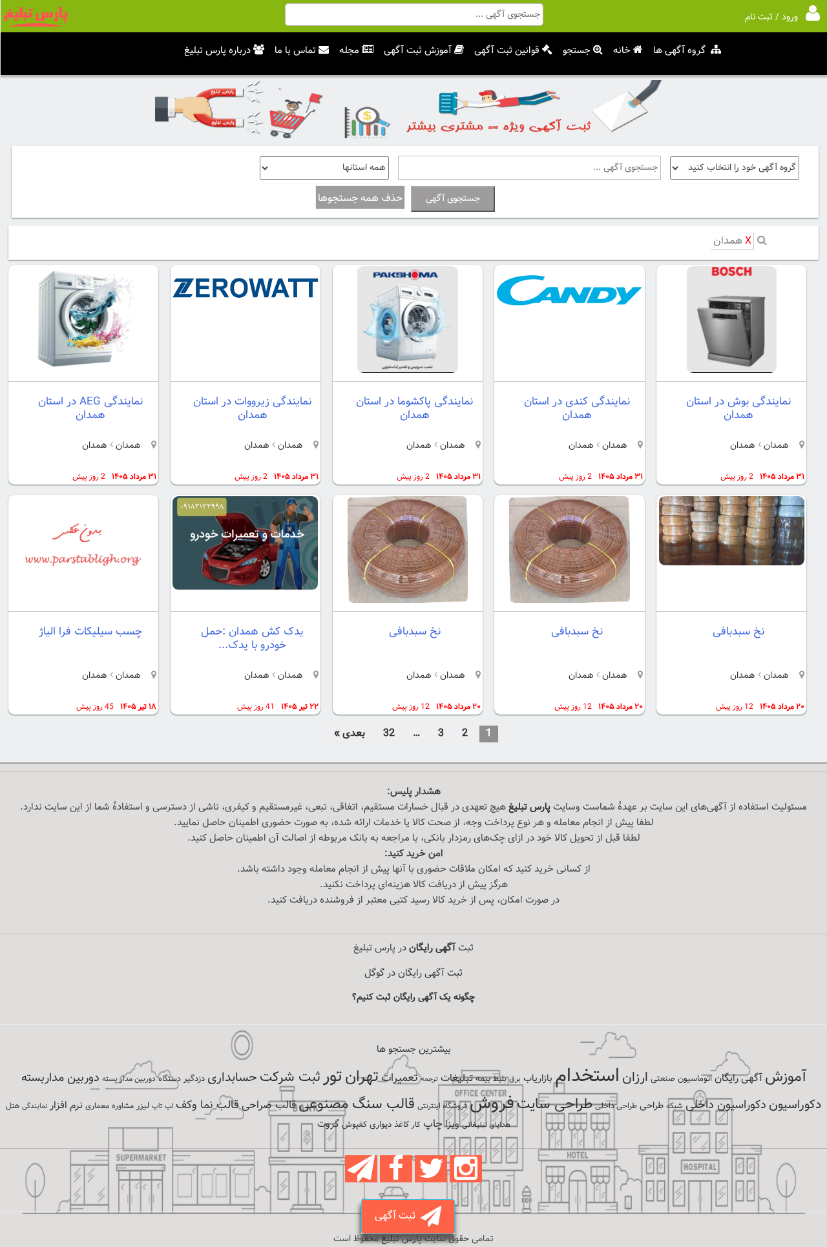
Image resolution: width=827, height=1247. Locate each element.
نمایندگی (34, 1106)
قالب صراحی (269, 1105)
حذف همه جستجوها (360, 199)
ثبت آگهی (398, 1216)
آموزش (785, 1077)
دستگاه (169, 1079)
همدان (732, 241)
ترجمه (429, 1079)
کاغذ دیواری (389, 1124)
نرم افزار (66, 1105)
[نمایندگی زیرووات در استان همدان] (245, 308)
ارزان (635, 1077)
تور (332, 1077)
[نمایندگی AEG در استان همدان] (83, 370)
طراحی (652, 1105)
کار (416, 1125)
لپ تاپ (162, 1106)
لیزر (142, 1106)
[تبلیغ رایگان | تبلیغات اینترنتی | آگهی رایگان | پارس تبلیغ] (35, 24)
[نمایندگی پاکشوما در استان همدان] (407, 370)
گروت (328, 1124)
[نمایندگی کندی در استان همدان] (569, 317)
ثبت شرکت (290, 1077)
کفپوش (354, 1124)
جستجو (577, 50)
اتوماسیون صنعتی (681, 1079)
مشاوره (123, 1106)
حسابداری (232, 1077)
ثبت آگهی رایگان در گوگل (413, 973)
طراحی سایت (554, 1104)
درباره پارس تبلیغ (217, 50)
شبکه (674, 1106)
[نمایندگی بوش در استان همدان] (731, 370)
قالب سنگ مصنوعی (356, 1104)
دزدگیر (194, 1079)
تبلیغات (457, 1079)
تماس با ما (295, 50)
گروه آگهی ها (679, 50)
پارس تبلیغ (529, 807)
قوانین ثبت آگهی (506, 50)
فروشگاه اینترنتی (442, 1106)
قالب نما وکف (207, 1105)
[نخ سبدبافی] (731, 563)
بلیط (500, 1079)
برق (515, 1079)
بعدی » (349, 734)
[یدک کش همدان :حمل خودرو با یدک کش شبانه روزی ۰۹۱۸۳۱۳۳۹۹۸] (245, 588)
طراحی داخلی (616, 1106)
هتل (12, 1106)
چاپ (433, 1124)
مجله (349, 50)
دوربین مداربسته (60, 1078)
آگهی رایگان (738, 1078)
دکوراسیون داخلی (726, 1105)
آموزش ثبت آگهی (418, 50)
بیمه (483, 1078)
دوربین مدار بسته (129, 1079)
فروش (492, 1103)
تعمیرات (399, 1078)
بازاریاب (537, 1078)
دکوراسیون (795, 1105)
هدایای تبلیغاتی (486, 1125)
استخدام (587, 1076)
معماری (97, 1106)
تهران (362, 1077)
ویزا (452, 1124)
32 (389, 734)
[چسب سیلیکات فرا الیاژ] (83, 600)
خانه (622, 50)
